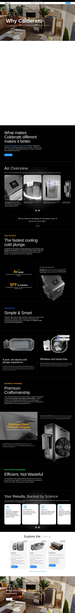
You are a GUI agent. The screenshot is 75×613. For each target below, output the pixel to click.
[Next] (39, 210)
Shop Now (14, 566)
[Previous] (36, 210)
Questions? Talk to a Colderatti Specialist (37, 571)
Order (9, 599)
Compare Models (8, 154)
